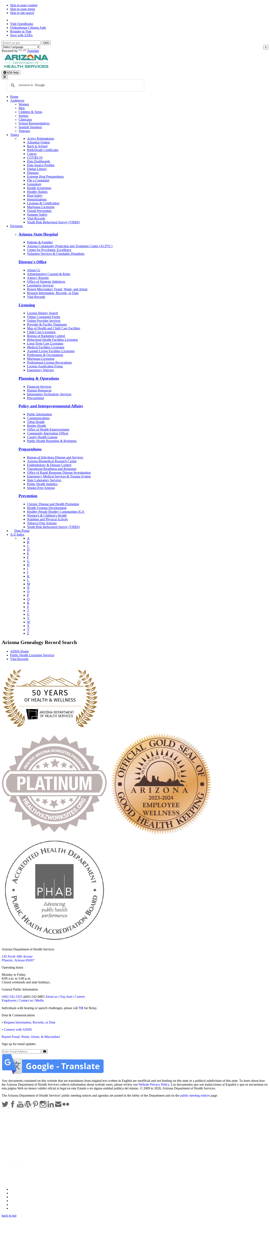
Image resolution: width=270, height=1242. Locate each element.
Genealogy (34, 184)
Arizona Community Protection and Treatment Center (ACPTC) (69, 246)
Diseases (33, 173)
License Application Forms (45, 366)
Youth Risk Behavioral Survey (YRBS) (53, 222)
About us (51, 996)
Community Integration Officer (47, 433)
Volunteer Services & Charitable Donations (55, 253)
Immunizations (37, 199)
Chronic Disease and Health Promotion (53, 504)
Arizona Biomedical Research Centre (52, 461)
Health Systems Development (46, 508)
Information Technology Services (49, 394)
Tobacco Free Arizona (42, 523)
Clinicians (25, 119)
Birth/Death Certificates (42, 150)
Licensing (27, 305)
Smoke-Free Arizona (41, 488)
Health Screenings (39, 188)
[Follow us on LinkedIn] (51, 1106)
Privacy (15, 1193)
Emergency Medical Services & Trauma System (59, 476)
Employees (9, 1000)
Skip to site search (22, 13)
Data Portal (21, 530)
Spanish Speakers (30, 127)
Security (15, 1204)
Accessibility (18, 1197)
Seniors (23, 115)
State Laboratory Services (44, 480)
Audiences (17, 100)
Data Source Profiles (40, 165)
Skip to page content (23, 5)
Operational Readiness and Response (51, 469)
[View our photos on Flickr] (65, 1106)
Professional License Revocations (49, 362)
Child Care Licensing (41, 332)
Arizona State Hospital (38, 234)
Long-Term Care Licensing (45, 343)
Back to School (37, 146)
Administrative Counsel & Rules (48, 274)
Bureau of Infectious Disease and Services (55, 457)
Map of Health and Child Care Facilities (53, 328)
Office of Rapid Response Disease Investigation (59, 472)
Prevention (28, 496)
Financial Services (39, 386)
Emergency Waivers (40, 370)
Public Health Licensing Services (32, 655)
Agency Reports (38, 278)
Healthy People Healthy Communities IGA (55, 511)
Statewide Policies (22, 1189)
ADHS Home (19, 651)
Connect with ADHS (18, 1029)
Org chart (66, 996)
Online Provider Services (43, 320)
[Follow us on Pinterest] (36, 1106)
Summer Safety (37, 214)
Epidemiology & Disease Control (49, 465)
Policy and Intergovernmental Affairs (51, 406)
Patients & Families (40, 242)
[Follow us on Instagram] (43, 1106)
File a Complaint (38, 180)
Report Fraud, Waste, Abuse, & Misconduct (31, 1037)
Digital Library (37, 169)
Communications (38, 418)
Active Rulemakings (40, 138)
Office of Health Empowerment (48, 429)
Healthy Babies (37, 192)
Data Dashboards (38, 161)
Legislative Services (40, 285)
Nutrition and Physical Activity (47, 519)
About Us (33, 270)
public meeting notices (195, 1095)
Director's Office (32, 262)
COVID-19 (34, 157)
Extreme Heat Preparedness (45, 176)
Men (22, 108)
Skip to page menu (22, 9)
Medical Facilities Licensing (45, 347)
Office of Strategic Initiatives (46, 281)
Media (39, 1000)
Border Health (36, 425)
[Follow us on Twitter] (5, 1106)
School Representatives (34, 123)
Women (24, 104)
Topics (14, 134)
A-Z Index (17, 534)
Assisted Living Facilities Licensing (50, 351)
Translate (33, 51)
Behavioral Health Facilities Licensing (52, 339)
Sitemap (15, 1208)
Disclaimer (17, 1200)
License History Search (42, 313)
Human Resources (39, 390)
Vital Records (36, 218)
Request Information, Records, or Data (52, 293)
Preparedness (30, 449)
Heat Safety (35, 195)
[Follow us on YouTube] (20, 1106)
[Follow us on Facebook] (13, 1106)
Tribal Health (36, 422)
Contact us (26, 1000)
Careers (80, 996)
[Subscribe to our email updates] (58, 1106)
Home (14, 96)
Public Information (39, 414)
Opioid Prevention (39, 211)
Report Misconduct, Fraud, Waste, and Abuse (57, 289)
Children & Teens (30, 112)
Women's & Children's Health (47, 515)
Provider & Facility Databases (47, 324)
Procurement (35, 398)
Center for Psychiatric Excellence (49, 250)
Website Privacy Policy (154, 1084)
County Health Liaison (42, 437)
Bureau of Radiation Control (46, 336)
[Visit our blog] (28, 1106)
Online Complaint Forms (43, 317)
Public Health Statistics (42, 484)
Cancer (31, 154)
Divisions (16, 226)
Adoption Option (38, 142)
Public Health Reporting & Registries (52, 441)
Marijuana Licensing (40, 207)
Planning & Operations (39, 378)
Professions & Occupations (45, 355)
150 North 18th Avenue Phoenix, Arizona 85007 (18, 958)
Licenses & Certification (43, 203)
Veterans (24, 131)
